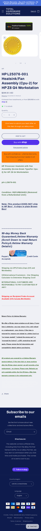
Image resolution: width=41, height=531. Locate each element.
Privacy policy (29, 517)
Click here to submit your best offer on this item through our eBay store (20, 125)
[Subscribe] (34, 431)
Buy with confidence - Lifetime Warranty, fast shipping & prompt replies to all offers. (20, 157)
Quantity (5, 110)
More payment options (20, 147)
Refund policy (18, 517)
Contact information (21, 524)
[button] (2, 11)
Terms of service (15, 521)
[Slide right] (25, 63)
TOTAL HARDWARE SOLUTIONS (19, 515)
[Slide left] (15, 63)
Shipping (4, 95)
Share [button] (6, 394)
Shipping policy (28, 521)
